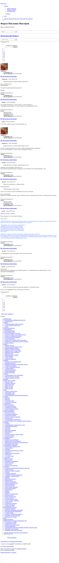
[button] (3, 44)
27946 (11, 114)
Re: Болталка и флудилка (9, 76)
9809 (11, 259)
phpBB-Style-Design (21, 548)
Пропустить (3, 3)
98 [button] (4, 60)
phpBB (11, 543)
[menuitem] (11, 8)
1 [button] (3, 49)
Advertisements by (5, 541)
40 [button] (4, 52)
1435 (11, 72)
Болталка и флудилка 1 (10, 36)
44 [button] (4, 57)
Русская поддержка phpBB (7, 546)
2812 (11, 95)
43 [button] (4, 56)
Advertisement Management (15, 541)
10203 (11, 175)
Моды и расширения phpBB (7, 550)
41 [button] (4, 53)
